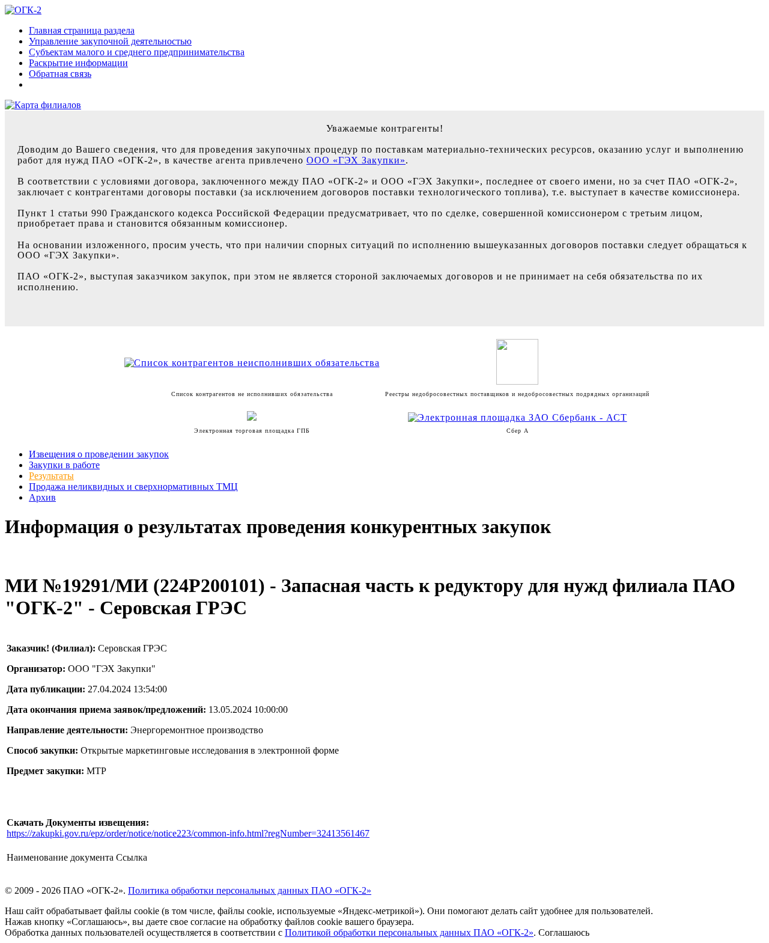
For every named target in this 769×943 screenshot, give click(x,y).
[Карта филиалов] (43, 105)
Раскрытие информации (78, 63)
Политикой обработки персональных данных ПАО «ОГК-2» (409, 932)
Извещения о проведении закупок (99, 454)
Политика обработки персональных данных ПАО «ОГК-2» (249, 890)
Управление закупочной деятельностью (110, 41)
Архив (42, 497)
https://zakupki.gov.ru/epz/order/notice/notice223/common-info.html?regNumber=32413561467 (188, 833)
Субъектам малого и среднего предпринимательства (137, 52)
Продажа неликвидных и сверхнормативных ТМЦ (133, 486)
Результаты (51, 476)
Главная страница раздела (82, 30)
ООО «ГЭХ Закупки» (356, 160)
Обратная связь (60, 74)
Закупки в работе (64, 465)
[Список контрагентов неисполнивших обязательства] (252, 363)
